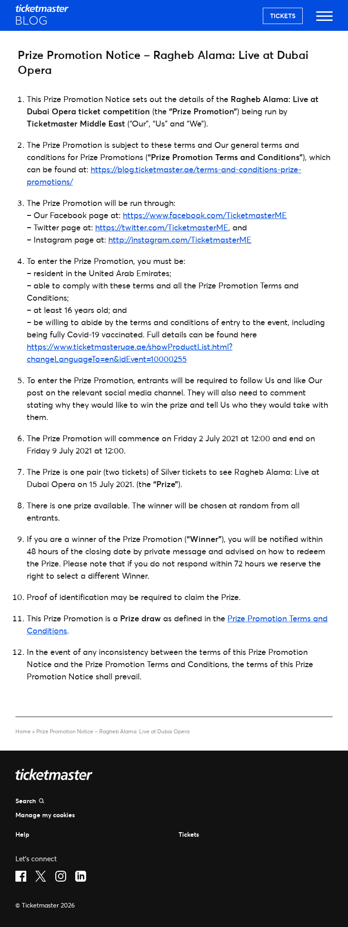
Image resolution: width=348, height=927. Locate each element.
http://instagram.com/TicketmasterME (179, 239)
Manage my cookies (45, 814)
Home (23, 731)
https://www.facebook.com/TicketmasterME (205, 215)
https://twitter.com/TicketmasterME (161, 227)
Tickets (282, 15)
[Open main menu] (324, 20)
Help (22, 834)
